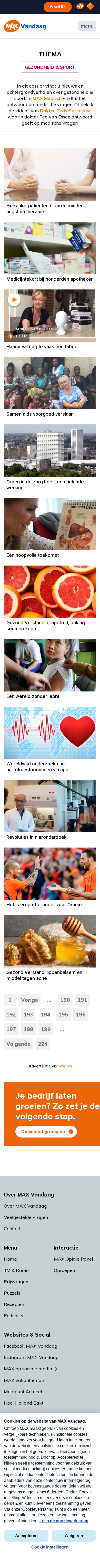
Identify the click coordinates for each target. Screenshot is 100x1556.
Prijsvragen (16, 1282)
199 (46, 1029)
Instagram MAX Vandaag (31, 1357)
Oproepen (64, 1270)
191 (82, 1000)
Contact (12, 1229)
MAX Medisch (47, 98)
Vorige (29, 1000)
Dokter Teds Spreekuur (65, 111)
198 (28, 1029)
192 (11, 1014)
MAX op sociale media (28, 1369)
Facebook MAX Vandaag (30, 1346)
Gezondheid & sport (50, 67)
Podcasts (13, 1316)
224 (43, 1044)
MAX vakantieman (24, 1380)
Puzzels (12, 1293)
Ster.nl (65, 1065)
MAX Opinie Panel (73, 1259)
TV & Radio (16, 1270)
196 (81, 1014)
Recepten (14, 1304)
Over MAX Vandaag (25, 1206)
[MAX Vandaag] (25, 26)
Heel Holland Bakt (23, 1403)
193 (28, 1014)
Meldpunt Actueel (23, 1392)
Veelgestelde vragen (26, 1217)
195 (63, 1014)
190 (65, 1000)
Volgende (18, 1044)
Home (10, 1259)
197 (11, 1029)
